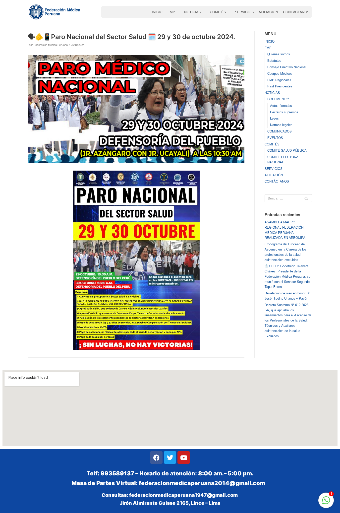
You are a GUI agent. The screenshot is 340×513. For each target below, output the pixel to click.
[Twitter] (170, 457)
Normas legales (281, 125)
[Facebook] (156, 457)
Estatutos (274, 61)
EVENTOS (275, 138)
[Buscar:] (288, 198)
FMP (171, 12)
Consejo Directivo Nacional (286, 67)
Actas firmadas (281, 106)
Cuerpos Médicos (279, 73)
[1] (326, 503)
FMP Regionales (279, 80)
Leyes (274, 118)
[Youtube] (183, 457)
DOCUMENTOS (278, 99)
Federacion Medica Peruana (51, 44)
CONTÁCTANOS (296, 12)
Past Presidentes (279, 86)
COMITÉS (218, 12)
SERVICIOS (244, 12)
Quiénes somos (278, 54)
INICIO (157, 12)
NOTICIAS (192, 12)
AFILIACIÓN (268, 12)
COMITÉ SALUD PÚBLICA (287, 150)
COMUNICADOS (279, 131)
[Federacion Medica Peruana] (55, 11)
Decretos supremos (284, 112)
